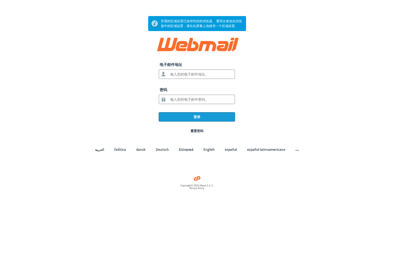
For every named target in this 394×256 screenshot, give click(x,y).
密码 (163, 89)
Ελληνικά (186, 149)
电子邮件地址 (171, 64)
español (231, 149)
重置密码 (197, 131)
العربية (99, 149)
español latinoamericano (266, 149)
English (209, 149)
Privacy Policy (197, 188)
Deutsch (162, 149)
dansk (141, 149)
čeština (120, 149)
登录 (197, 116)
